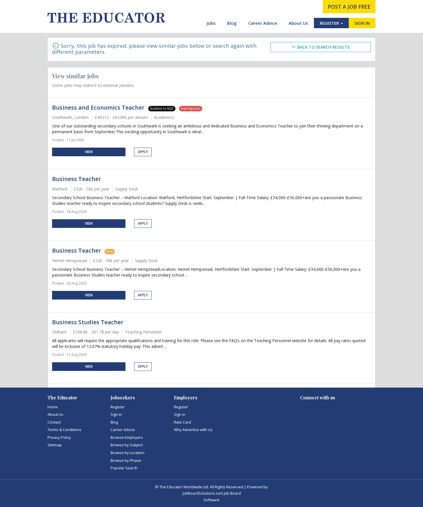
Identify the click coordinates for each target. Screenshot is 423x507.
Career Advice (262, 23)
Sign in (116, 414)
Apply (143, 151)
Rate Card (182, 422)
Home (52, 406)
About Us (298, 23)
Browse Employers (126, 437)
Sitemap (54, 444)
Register (117, 406)
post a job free (349, 6)
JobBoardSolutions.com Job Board (211, 493)
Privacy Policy (59, 437)
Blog (232, 23)
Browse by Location (127, 452)
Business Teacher (76, 179)
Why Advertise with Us (193, 429)
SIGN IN (362, 23)
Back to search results (323, 47)
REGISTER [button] (330, 23)
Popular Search (124, 467)
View (89, 151)
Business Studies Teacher (87, 322)
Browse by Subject (126, 444)
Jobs (211, 23)
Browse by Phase (125, 460)
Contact (54, 422)
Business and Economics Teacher (99, 107)
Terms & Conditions (64, 429)
